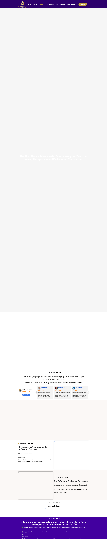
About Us (35, 4)
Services (41, 4)
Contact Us (62, 4)
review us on (25, 394)
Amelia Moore (44, 387)
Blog (57, 4)
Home (29, 4)
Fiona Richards (79, 387)
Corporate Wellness (50, 4)
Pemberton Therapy (27, 389)
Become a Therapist (71, 4)
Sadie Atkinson (61, 387)
